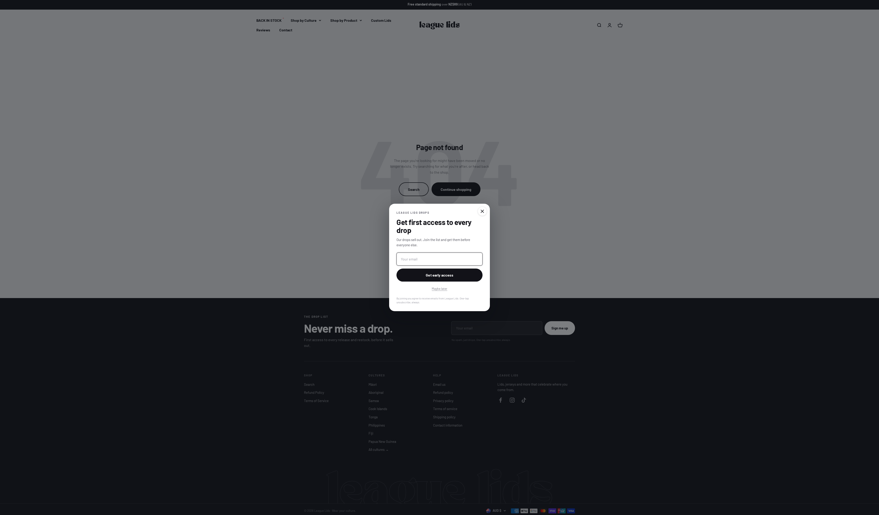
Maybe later (439, 289)
